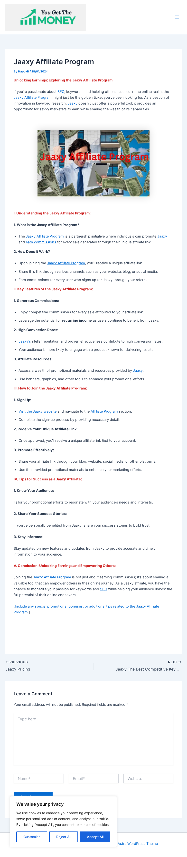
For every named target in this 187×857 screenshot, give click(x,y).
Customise (31, 837)
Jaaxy (18, 97)
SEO (60, 91)
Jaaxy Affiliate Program (45, 236)
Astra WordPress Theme (138, 843)
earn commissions (41, 242)
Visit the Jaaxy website (37, 411)
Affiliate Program (38, 97)
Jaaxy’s (25, 341)
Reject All (63, 837)
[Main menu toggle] (177, 17)
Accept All (95, 837)
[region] (63, 821)
